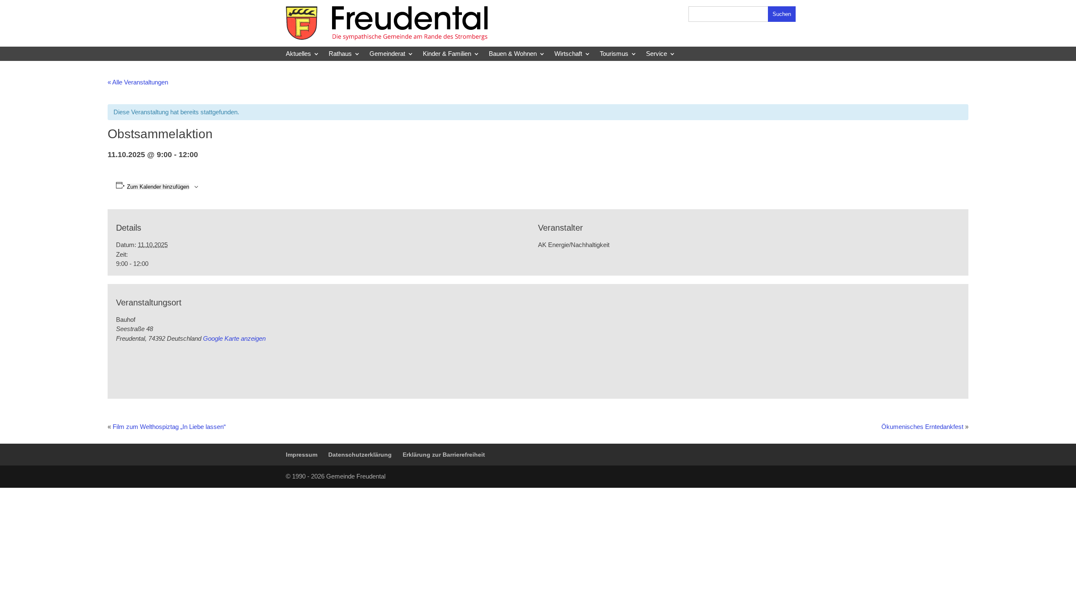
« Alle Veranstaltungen (138, 82)
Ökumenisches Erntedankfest (923, 426)
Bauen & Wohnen (513, 53)
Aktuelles (298, 53)
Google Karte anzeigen (234, 338)
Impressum (301, 454)
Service (656, 53)
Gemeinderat (387, 53)
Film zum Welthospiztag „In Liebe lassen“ (169, 426)
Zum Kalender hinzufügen (158, 187)
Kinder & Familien (447, 53)
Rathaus (340, 53)
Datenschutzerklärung (360, 454)
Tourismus (614, 53)
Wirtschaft (568, 53)
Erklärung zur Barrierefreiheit (444, 454)
